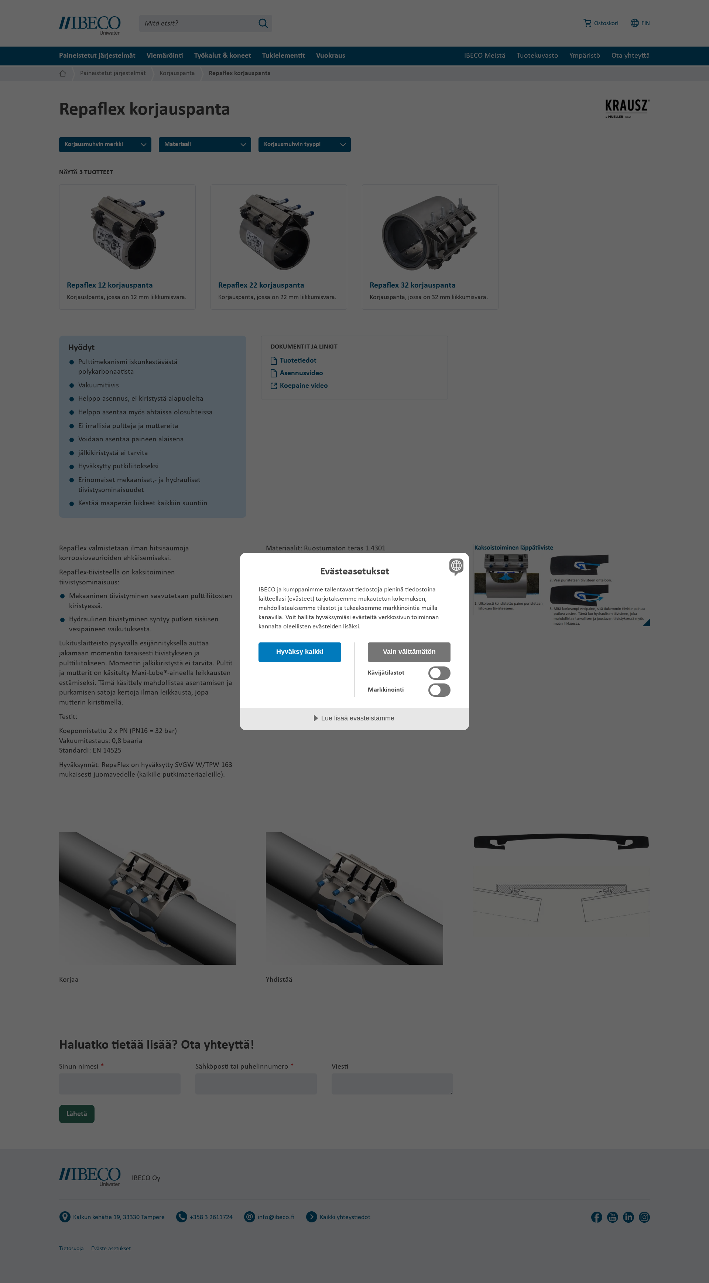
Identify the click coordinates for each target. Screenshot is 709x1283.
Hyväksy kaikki (299, 651)
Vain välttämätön (409, 651)
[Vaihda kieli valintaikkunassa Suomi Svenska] (455, 567)
